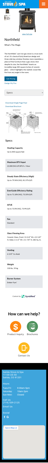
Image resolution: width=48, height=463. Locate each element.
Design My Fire (10, 83)
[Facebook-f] (4, 417)
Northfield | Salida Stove (14, 4)
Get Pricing (10, 79)
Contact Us (24, 355)
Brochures (32, 334)
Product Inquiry (15, 334)
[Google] (7, 417)
